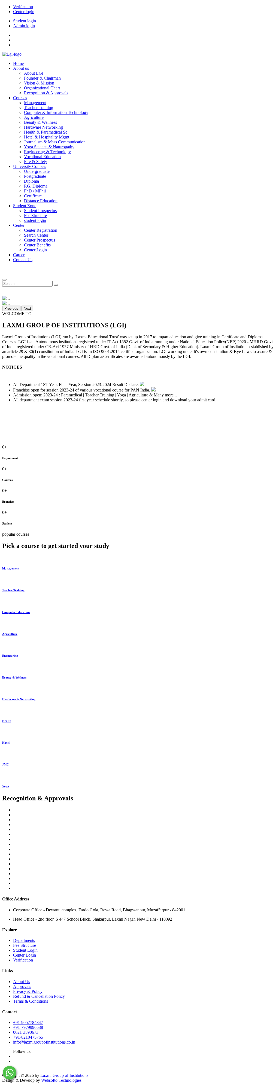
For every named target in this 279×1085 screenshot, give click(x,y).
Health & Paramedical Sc (45, 132)
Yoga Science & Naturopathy (49, 146)
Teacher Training (38, 107)
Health (6, 720)
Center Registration (40, 230)
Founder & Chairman (42, 78)
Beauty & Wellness (40, 122)
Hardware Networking (43, 127)
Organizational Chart (42, 88)
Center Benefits (37, 245)
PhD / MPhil (35, 191)
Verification (23, 6)
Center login (23, 11)
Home (18, 63)
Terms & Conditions (30, 1001)
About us (21, 68)
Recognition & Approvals (46, 93)
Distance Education (40, 200)
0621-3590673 (25, 1032)
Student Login (25, 950)
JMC (5, 764)
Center (19, 225)
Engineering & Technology (47, 151)
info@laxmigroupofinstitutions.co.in (44, 1042)
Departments (24, 940)
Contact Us (22, 259)
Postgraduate (35, 176)
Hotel (6, 742)
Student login (24, 21)
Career (19, 254)
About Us (21, 981)
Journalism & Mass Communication (55, 142)
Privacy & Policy (28, 991)
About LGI (33, 73)
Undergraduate (37, 171)
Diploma (31, 181)
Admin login (24, 25)
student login (35, 220)
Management (35, 102)
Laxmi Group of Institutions (64, 1075)
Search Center (36, 235)
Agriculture (34, 117)
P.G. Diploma (35, 186)
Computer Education (16, 612)
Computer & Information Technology (56, 112)
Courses (20, 97)
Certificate (33, 196)
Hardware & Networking (18, 699)
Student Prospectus (40, 210)
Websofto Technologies (61, 1080)
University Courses (29, 166)
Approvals (22, 986)
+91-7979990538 (28, 1027)
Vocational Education (42, 156)
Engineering (10, 655)
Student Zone (24, 205)
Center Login (35, 250)
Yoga (5, 786)
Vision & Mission (39, 83)
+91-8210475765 (28, 1037)
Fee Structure (35, 215)
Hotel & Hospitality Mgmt (46, 137)
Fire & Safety (35, 161)
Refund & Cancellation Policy (39, 996)
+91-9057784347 (28, 1022)
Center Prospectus (39, 240)
